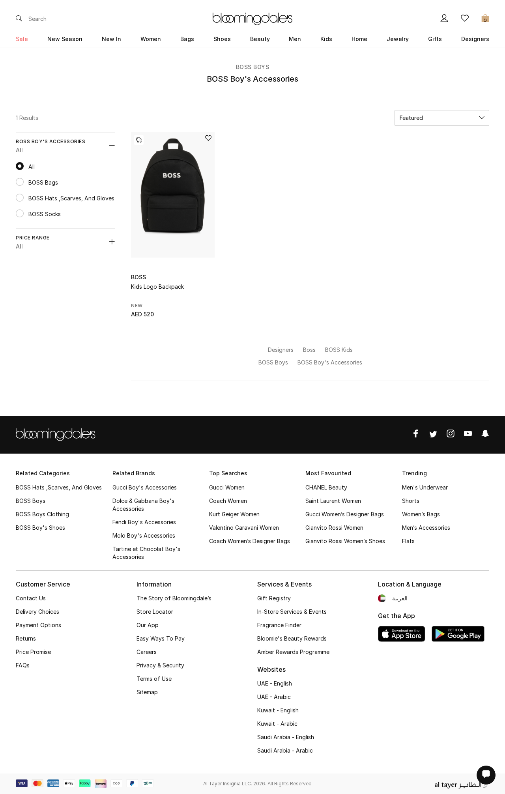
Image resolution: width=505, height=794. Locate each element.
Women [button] (150, 38)
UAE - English (274, 683)
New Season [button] (64, 38)
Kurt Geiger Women (234, 514)
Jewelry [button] (398, 38)
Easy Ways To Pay (161, 638)
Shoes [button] (222, 38)
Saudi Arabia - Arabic (285, 750)
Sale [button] (22, 38)
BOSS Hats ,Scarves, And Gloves (59, 487)
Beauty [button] (260, 38)
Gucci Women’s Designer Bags (344, 514)
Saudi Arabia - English (285, 737)
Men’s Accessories (426, 527)
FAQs (23, 665)
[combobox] (442, 118)
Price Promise (33, 651)
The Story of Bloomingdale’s (174, 598)
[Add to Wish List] (208, 138)
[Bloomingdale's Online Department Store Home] (252, 18)
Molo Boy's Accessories (143, 535)
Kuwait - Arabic (277, 723)
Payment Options (38, 625)
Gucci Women (227, 487)
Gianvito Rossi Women (334, 527)
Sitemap (147, 692)
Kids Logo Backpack (157, 286)
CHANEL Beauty (326, 487)
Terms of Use (154, 678)
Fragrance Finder (279, 625)
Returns (26, 638)
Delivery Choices (37, 611)
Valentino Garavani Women (244, 527)
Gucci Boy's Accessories (144, 487)
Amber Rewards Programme (293, 651)
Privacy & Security (160, 665)
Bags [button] (187, 38)
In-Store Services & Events (292, 611)
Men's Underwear (425, 487)
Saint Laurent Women (333, 500)
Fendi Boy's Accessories (144, 522)
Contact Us (31, 598)
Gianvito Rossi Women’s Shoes (345, 541)
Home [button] (359, 38)
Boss (138, 277)
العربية (400, 598)
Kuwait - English (278, 710)
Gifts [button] (435, 38)
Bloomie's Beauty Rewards (292, 638)
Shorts (410, 500)
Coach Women (228, 500)
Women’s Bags (421, 514)
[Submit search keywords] (19, 19)
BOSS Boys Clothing (42, 514)
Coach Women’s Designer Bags (249, 541)
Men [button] (295, 38)
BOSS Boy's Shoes (40, 527)
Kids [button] (326, 38)
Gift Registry (274, 598)
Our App (148, 625)
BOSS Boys (252, 67)
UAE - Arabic (274, 696)
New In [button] (111, 38)
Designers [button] (475, 38)
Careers (147, 651)
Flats (408, 541)
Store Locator (155, 611)
